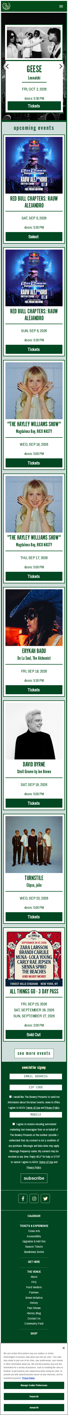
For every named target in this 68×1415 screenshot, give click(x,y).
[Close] (64, 1348)
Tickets (34, 106)
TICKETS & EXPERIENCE (34, 1226)
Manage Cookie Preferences (34, 1385)
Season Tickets (34, 1246)
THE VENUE (34, 1272)
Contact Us (34, 1318)
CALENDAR (34, 1216)
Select (34, 236)
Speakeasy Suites (34, 1252)
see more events (34, 1053)
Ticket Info (34, 1231)
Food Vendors (34, 1287)
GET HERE (34, 1262)
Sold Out (34, 1034)
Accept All (34, 1407)
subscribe (34, 1178)
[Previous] (8, 66)
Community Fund (33, 1323)
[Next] (60, 66)
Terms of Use (33, 1108)
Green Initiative (34, 1298)
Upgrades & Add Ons (34, 1241)
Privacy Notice (28, 1378)
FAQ (34, 1282)
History (34, 1303)
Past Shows (34, 1308)
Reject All (34, 1396)
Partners (34, 1292)
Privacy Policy (52, 1108)
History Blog (34, 1313)
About (34, 1277)
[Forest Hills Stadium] (16, 6)
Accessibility (34, 1236)
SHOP (34, 1333)
